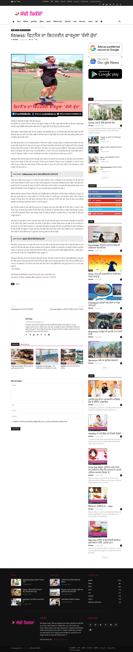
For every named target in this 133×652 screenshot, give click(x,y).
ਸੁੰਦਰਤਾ (42, 21)
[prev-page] (12, 372)
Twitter (21, 277)
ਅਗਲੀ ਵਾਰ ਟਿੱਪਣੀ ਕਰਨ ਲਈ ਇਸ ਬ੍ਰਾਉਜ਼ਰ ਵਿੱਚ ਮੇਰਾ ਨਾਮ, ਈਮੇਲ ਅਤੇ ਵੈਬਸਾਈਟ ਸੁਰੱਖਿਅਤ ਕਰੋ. (40, 422)
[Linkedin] (106, 4)
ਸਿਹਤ (19, 21)
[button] (119, 22)
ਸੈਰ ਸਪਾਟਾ (82, 21)
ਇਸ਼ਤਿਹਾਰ (69, 1)
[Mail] (110, 4)
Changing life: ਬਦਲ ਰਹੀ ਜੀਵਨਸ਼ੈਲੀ (22, 309)
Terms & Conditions (95, 1)
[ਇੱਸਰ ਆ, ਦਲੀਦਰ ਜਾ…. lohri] (105, 495)
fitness (17, 284)
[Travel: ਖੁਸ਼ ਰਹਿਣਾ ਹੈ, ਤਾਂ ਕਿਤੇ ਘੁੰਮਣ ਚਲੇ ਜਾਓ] (93, 140)
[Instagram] (103, 4)
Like (119, 191)
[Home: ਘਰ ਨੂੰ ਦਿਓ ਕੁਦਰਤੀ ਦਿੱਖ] (105, 112)
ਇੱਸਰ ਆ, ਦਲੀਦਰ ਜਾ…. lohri (100, 506)
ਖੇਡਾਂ (96, 21)
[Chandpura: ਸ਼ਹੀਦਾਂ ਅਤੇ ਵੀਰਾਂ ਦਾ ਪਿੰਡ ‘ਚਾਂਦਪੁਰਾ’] (105, 292)
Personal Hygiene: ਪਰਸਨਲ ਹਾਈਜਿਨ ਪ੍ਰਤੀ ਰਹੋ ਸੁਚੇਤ (66, 309)
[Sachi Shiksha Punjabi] (23, 622)
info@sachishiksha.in (60, 640)
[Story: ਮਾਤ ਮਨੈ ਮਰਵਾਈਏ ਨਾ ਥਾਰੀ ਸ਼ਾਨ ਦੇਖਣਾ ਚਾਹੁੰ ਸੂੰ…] (105, 263)
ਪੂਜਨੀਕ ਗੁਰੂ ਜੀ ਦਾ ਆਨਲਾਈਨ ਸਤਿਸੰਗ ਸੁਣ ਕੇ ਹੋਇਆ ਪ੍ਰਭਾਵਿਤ (104, 400)
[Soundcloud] (117, 4)
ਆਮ (90, 299)
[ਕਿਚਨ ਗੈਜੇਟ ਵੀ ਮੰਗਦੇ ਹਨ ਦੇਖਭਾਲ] (55, 602)
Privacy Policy (84, 1)
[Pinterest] (113, 4)
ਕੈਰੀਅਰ (25, 21)
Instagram (37, 277)
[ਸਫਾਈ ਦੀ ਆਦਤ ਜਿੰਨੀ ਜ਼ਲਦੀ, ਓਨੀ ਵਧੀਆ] (55, 582)
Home (13, 27)
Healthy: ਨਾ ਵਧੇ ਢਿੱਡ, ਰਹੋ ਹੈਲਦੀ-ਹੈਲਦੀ (104, 433)
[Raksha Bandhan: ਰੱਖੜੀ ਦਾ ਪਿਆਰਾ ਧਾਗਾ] (93, 169)
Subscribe (118, 213)
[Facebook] (99, 4)
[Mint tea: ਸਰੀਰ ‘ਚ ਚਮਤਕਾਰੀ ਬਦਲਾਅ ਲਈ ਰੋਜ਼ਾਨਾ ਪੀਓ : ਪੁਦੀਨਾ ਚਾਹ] (105, 529)
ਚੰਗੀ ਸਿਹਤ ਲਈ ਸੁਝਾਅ (25, 30)
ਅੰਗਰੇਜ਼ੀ (56, 1)
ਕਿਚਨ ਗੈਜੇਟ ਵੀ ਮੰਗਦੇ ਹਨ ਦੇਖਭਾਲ (70, 599)
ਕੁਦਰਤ (49, 21)
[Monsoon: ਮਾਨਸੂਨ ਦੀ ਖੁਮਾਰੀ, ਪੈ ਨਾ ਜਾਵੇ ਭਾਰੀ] (105, 320)
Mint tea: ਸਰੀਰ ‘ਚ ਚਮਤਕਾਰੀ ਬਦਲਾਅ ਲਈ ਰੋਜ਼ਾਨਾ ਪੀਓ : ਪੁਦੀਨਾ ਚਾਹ (104, 541)
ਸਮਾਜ (74, 21)
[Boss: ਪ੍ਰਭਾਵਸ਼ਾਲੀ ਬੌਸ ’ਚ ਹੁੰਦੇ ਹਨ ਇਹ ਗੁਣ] (93, 159)
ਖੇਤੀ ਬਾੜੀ (67, 21)
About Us (76, 1)
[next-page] (15, 372)
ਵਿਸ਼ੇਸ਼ (90, 241)
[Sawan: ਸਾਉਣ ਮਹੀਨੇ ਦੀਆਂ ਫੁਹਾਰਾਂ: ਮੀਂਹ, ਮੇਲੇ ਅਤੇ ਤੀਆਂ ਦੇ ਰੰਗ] (16, 592)
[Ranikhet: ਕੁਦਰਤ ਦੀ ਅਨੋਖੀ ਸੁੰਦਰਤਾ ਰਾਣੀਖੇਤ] (72, 356)
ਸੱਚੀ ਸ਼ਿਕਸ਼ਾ (15, 39)
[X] (120, 4)
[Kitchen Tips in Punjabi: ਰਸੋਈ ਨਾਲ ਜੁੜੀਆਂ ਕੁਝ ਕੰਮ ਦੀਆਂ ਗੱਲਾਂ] (55, 592)
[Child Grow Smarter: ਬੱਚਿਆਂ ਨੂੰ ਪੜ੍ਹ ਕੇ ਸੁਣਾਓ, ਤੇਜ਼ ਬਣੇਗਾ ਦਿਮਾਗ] (22, 356)
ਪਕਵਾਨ (90, 21)
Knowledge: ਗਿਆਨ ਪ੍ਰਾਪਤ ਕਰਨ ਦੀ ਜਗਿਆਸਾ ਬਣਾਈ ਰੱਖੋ (104, 246)
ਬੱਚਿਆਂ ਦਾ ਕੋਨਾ (58, 21)
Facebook (14, 277)
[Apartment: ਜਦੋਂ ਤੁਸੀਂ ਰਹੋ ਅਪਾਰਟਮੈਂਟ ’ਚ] (16, 602)
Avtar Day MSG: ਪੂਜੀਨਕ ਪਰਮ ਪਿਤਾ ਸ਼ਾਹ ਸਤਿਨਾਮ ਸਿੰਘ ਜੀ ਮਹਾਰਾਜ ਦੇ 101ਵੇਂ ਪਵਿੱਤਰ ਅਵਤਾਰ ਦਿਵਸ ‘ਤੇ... (104, 470)
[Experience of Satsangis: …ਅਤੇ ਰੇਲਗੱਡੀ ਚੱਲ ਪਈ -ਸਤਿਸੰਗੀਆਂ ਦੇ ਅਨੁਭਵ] (47, 356)
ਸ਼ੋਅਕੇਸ (17, 30)
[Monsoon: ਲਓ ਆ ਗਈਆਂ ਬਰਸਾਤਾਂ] (105, 349)
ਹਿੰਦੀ (52, 1)
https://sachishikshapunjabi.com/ (34, 322)
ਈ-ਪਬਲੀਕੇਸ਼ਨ (46, 1)
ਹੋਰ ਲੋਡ (104, 178)
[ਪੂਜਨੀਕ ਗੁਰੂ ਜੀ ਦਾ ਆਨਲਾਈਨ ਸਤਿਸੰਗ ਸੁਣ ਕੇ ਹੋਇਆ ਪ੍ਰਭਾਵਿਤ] (105, 388)
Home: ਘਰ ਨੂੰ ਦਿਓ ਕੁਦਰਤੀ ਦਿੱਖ (101, 123)
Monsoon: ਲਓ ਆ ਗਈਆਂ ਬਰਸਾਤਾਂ (103, 360)
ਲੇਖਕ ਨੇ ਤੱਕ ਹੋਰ (25, 344)
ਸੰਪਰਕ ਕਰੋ (62, 1)
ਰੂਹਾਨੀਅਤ (34, 21)
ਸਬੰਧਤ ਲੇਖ (15, 344)
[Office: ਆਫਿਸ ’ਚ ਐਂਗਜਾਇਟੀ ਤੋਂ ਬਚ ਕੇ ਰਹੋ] (93, 149)
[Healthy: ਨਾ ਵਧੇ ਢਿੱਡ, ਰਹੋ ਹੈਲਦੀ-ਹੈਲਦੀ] (105, 422)
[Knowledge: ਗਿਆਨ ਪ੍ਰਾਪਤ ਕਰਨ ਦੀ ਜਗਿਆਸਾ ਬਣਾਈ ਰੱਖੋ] (105, 234)
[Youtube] (49, 335)
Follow (118, 196)
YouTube (45, 277)
